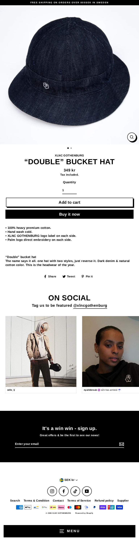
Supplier (123, 500)
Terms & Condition (36, 500)
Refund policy (104, 500)
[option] (69, 74)
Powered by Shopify (84, 513)
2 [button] (71, 148)
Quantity (69, 182)
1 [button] (68, 148)
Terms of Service (79, 500)
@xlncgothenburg (90, 305)
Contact (58, 500)
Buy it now (69, 214)
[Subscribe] (121, 444)
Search (15, 500)
